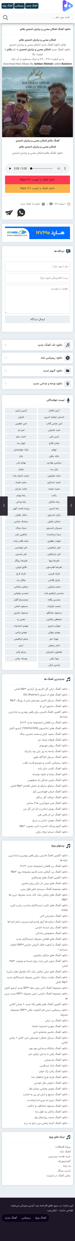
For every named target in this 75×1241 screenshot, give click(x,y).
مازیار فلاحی (54, 580)
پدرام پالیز (21, 652)
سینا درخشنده (54, 535)
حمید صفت (54, 489)
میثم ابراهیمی (21, 639)
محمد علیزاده (54, 606)
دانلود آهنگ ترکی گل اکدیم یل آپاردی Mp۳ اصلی (41, 689)
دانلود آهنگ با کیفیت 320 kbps (37, 180)
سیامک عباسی (21, 521)
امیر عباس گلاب (54, 424)
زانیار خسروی (54, 515)
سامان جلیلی (54, 521)
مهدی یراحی (21, 632)
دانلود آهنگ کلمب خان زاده (53, 769)
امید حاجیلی (54, 430)
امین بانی (54, 437)
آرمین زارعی (21, 411)
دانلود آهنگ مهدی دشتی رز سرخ (50, 820)
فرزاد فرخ (21, 574)
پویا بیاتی (54, 659)
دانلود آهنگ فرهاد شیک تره (53, 740)
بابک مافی (54, 456)
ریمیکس (26, 1218)
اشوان (21, 417)
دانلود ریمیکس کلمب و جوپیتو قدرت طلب (45, 763)
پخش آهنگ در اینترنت (58, 1176)
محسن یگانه (54, 600)
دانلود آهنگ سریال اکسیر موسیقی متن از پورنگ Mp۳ (39, 701)
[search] (5, 17)
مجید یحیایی (54, 587)
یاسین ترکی (54, 665)
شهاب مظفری (54, 541)
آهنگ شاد (65, 1152)
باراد (21, 456)
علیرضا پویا (54, 561)
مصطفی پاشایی (54, 619)
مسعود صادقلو (54, 613)
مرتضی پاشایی (21, 587)
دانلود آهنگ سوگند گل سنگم (52, 797)
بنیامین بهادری (54, 463)
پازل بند (54, 469)
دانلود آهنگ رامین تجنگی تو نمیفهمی (48, 780)
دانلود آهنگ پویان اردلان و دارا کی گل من (45, 809)
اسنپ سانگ (64, 1171)
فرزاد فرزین (54, 574)
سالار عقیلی (21, 515)
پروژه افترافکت (63, 1147)
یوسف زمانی (21, 659)
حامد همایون (54, 476)
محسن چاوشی (21, 593)
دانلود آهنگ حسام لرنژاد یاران (52, 832)
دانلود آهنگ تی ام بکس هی (53, 815)
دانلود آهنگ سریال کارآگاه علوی (50, 757)
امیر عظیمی (21, 424)
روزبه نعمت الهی (21, 508)
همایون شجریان (54, 652)
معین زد (21, 619)
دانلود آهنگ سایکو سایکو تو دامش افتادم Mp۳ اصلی (39, 786)
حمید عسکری (54, 482)
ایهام (54, 450)
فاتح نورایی (21, 567)
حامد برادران (21, 489)
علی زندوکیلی (54, 554)
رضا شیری (54, 508)
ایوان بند (21, 443)
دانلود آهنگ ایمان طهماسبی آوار (50, 792)
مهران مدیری (54, 626)
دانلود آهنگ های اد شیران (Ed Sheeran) (45, 695)
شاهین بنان (21, 535)
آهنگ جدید (11, 1218)
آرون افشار (54, 411)
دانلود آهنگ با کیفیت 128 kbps (37, 188)
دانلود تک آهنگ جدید (30, 204)
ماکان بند (21, 580)
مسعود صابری (21, 613)
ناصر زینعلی (54, 645)
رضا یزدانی (21, 502)
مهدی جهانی (54, 632)
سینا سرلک (21, 528)
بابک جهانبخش (21, 450)
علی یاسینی (21, 554)
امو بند (21, 430)
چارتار (21, 469)
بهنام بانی (21, 463)
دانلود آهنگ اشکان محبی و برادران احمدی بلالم (45, 29)
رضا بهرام (21, 495)
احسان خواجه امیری (54, 417)
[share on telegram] (9, 212)
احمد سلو (21, 437)
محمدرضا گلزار (21, 600)
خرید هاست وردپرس (59, 1156)
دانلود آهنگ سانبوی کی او (54, 706)
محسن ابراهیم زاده (54, 593)
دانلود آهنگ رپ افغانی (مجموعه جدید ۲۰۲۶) (44, 723)
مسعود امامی (21, 606)
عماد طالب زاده (21, 541)
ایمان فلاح (54, 443)
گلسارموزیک (64, 1161)
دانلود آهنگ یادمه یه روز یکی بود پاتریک (46, 751)
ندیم (21, 645)
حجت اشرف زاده (21, 476)
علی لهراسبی (21, 548)
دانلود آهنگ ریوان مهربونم (53, 746)
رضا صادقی (54, 502)
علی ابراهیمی (54, 548)
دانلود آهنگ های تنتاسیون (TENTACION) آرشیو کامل (38, 728)
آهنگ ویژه (40, 1218)
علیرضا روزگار (21, 561)
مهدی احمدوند (21, 626)
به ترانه (67, 1166)
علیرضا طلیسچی (54, 567)
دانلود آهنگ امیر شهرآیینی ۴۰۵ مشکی (47, 803)
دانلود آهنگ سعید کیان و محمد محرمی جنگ (44, 734)
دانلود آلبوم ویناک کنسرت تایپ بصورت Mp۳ (43, 826)
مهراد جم (54, 639)
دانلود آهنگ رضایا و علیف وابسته (50, 774)
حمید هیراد (21, 482)
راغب (54, 495)
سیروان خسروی (54, 528)
